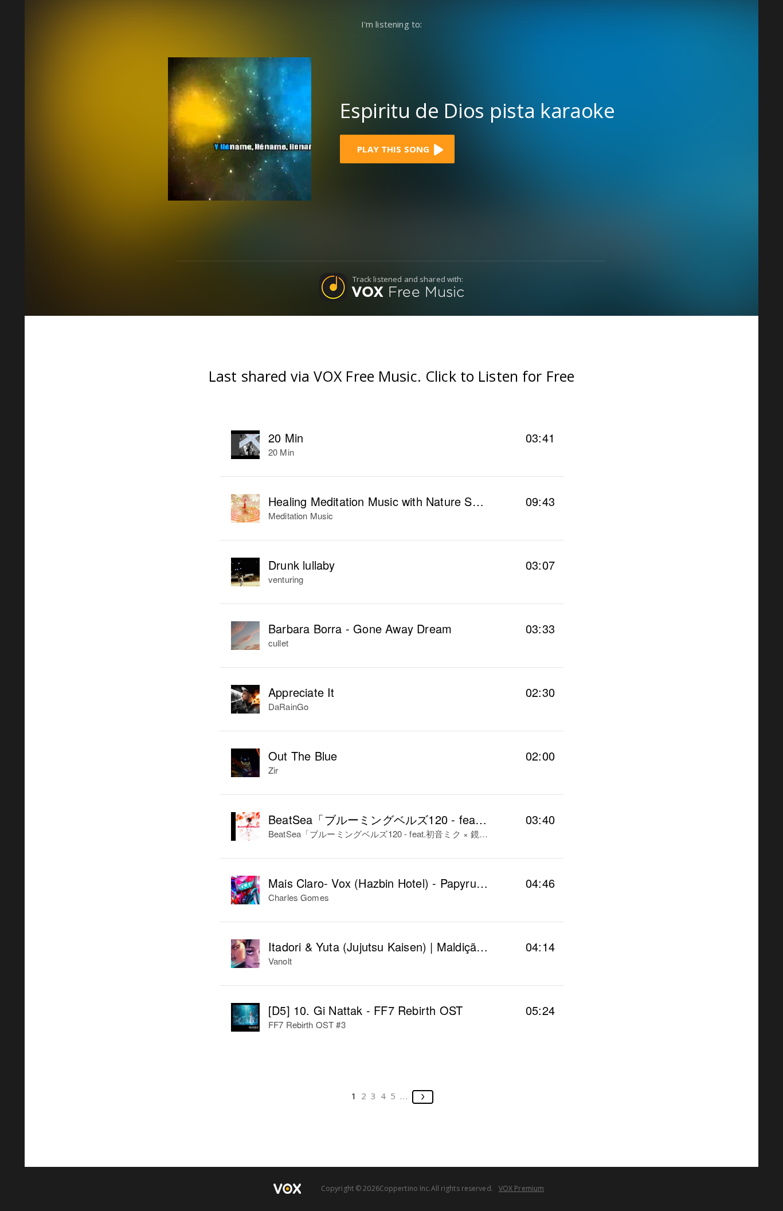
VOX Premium (521, 1188)
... (404, 1096)
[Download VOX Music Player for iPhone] (239, 127)
